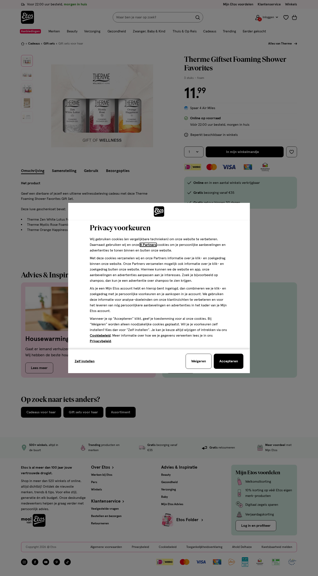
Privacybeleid (100, 341)
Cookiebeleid (100, 335)
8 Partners (148, 245)
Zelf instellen (85, 361)
